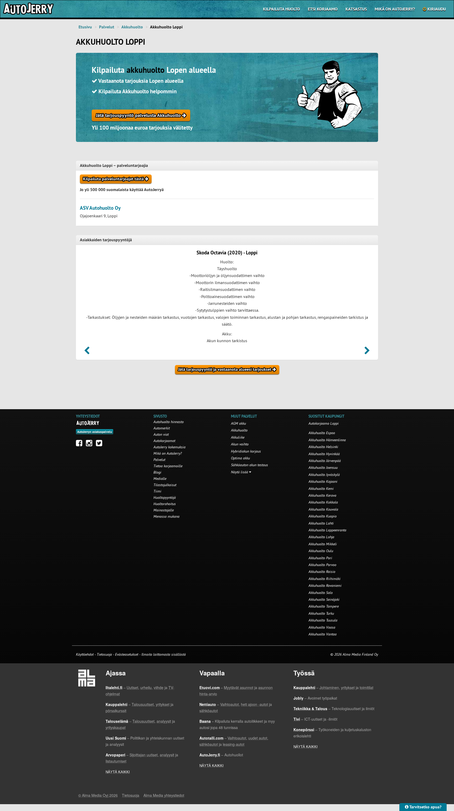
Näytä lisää (240, 472)
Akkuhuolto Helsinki (323, 446)
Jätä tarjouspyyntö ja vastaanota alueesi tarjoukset (225, 369)
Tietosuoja (104, 654)
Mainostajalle (163, 510)
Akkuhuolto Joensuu (323, 467)
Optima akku (240, 458)
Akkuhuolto (132, 27)
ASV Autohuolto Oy (100, 208)
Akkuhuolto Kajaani (322, 481)
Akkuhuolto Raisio (321, 571)
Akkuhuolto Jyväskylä (324, 474)
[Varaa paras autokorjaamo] (88, 422)
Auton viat (161, 434)
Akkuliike (237, 437)
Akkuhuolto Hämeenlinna (327, 440)
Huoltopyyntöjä (164, 497)
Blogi (157, 472)
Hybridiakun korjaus (246, 451)
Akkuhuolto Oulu (320, 550)
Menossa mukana (166, 516)
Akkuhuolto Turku (321, 613)
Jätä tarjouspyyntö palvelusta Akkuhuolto (139, 115)
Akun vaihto (240, 444)
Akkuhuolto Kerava (322, 495)
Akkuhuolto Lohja (321, 537)
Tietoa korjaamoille (167, 466)
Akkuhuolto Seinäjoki (323, 599)
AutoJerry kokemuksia (169, 447)
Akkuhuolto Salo (320, 592)
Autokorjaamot (164, 440)
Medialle (159, 478)
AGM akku (238, 423)
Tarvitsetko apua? (425, 807)
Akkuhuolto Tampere (323, 606)
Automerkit (161, 428)
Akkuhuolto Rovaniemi (325, 585)
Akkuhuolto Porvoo (322, 564)
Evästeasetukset (126, 654)
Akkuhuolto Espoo (321, 432)
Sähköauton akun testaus (249, 465)
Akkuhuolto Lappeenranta (327, 530)
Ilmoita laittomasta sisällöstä (163, 654)
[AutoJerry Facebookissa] (80, 444)
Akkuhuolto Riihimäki (324, 578)
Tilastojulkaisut (164, 485)
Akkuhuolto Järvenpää (324, 460)
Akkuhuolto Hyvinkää (324, 453)
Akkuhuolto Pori (320, 558)
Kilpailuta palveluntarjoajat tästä (114, 179)
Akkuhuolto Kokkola (323, 502)
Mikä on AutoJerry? (395, 9)
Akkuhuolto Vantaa (322, 634)
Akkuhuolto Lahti (321, 523)
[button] (87, 352)
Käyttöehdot (85, 654)
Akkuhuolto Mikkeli (322, 544)
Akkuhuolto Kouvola (323, 509)
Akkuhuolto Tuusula (322, 620)
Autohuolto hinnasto (168, 421)
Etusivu (85, 27)
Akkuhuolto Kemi (321, 488)
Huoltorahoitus (164, 503)
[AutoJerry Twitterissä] (100, 444)
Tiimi (157, 491)
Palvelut (106, 27)
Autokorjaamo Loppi (323, 423)
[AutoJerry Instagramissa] (90, 444)
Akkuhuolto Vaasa (321, 627)
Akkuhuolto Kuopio (322, 516)
